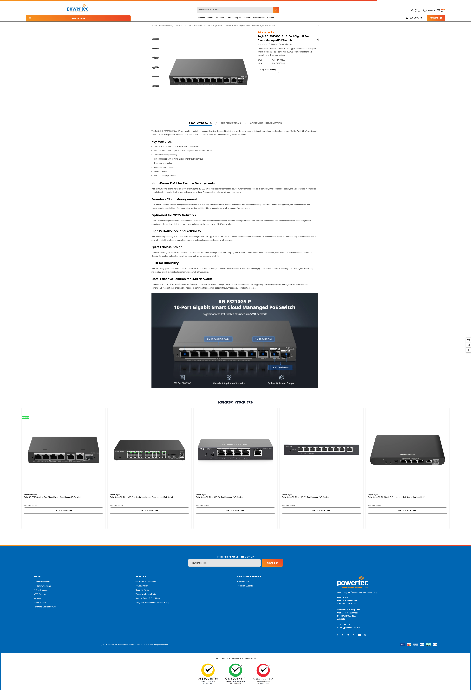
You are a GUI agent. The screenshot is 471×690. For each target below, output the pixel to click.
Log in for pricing (268, 70)
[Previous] (314, 25)
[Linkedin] (365, 634)
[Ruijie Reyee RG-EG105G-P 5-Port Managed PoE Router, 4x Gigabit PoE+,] (407, 450)
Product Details (200, 123)
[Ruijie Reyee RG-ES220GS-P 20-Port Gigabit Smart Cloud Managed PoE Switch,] (149, 450)
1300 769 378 (415, 17)
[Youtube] (359, 634)
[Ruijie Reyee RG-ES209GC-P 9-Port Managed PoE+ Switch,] (321, 450)
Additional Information (266, 123)
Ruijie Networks (266, 32)
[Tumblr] (348, 634)
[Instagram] (354, 634)
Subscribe (272, 563)
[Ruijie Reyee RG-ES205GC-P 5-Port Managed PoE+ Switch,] (235, 450)
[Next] (318, 25)
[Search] (276, 10)
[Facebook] (338, 634)
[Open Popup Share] (318, 39)
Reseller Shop (78, 18)
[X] (343, 634)
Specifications (231, 123)
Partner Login (436, 18)
